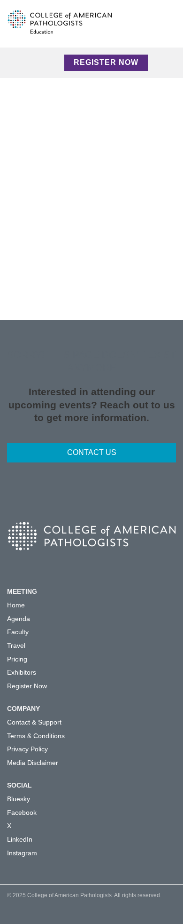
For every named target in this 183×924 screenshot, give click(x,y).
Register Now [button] (106, 62)
